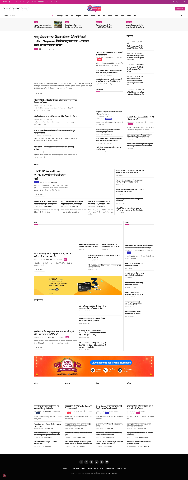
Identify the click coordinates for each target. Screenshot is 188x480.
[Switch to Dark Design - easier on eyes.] (171, 2)
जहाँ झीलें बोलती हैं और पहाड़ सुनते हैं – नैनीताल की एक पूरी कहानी (45, 442)
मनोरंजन (86, 16)
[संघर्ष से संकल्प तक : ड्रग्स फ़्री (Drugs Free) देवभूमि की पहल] (150, 304)
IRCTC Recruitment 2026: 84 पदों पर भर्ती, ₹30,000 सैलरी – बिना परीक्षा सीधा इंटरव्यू (100, 202)
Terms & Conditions (95, 468)
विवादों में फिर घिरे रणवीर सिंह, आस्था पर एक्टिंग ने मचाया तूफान (78, 434)
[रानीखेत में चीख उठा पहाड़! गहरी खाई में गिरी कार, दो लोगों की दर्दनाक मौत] (150, 92)
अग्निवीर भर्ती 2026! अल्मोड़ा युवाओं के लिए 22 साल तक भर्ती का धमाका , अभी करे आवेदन (130, 190)
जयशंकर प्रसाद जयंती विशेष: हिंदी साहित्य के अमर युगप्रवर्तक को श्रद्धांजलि (139, 442)
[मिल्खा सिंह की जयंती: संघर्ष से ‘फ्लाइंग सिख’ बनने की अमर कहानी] (150, 285)
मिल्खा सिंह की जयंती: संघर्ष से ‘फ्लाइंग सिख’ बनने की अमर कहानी (134, 284)
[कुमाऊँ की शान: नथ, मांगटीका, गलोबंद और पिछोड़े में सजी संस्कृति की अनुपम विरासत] (150, 275)
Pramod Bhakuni (113, 411)
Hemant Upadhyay (143, 437)
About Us (65, 468)
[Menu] (184, 16)
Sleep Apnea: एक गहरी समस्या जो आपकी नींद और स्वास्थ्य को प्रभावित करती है (109, 407)
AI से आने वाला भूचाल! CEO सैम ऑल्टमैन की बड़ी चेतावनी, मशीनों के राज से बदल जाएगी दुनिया (93, 307)
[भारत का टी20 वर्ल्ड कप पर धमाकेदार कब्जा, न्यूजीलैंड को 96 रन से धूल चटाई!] (112, 234)
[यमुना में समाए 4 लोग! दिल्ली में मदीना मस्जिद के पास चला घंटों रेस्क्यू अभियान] (86, 150)
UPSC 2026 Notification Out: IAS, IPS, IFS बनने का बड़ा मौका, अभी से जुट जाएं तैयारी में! (130, 171)
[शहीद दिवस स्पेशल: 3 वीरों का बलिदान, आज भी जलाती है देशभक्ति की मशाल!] (140, 396)
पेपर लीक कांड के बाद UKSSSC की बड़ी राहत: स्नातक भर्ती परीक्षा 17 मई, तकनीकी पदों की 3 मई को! (129, 181)
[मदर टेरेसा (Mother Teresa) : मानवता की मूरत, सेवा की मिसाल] (150, 313)
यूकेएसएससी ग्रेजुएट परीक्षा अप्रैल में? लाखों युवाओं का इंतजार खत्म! (129, 200)
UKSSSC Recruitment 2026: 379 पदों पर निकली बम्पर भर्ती (109, 53)
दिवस (135, 16)
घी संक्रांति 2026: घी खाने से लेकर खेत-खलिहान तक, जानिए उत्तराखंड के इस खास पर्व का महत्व (73, 26)
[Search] (181, 16)
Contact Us (121, 468)
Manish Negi (46, 49)
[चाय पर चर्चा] (94, 8)
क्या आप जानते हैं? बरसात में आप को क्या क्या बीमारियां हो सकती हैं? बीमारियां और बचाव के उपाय (109, 434)
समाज (116, 16)
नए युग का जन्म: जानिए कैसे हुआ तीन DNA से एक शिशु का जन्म (109, 425)
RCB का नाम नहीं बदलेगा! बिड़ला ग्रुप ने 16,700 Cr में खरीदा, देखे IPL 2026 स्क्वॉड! (53, 255)
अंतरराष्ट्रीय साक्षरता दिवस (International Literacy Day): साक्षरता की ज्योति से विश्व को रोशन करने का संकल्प (134, 293)
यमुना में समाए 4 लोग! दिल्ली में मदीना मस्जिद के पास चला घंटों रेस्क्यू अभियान (54, 148)
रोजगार (93, 16)
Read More (39, 93)
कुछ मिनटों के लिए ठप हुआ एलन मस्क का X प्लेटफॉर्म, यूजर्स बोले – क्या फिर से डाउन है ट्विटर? (54, 332)
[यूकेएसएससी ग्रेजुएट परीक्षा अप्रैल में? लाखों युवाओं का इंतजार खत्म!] (150, 201)
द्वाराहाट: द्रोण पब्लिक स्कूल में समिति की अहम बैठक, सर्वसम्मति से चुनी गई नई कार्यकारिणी (135, 26)
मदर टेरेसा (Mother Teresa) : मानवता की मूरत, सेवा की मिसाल (133, 312)
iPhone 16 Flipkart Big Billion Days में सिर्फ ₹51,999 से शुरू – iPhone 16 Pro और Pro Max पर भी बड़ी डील (92, 345)
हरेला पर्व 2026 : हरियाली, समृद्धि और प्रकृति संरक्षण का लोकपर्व (134, 264)
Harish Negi (109, 57)
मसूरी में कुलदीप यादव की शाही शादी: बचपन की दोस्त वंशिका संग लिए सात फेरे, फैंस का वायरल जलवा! (89, 245)
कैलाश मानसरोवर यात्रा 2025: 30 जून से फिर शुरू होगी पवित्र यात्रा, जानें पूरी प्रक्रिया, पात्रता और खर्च (47, 434)
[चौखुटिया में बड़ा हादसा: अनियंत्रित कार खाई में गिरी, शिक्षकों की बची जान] (119, 24)
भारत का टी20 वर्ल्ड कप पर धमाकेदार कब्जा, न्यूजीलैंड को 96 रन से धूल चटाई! (111, 245)
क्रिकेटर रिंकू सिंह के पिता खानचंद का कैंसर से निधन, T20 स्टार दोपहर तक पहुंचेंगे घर (104, 256)
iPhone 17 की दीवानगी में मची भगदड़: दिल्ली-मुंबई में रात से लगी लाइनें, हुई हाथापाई (92, 319)
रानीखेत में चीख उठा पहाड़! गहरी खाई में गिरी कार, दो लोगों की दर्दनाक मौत (108, 148)
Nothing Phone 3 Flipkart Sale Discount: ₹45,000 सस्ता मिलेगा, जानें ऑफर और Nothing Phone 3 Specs (92, 333)
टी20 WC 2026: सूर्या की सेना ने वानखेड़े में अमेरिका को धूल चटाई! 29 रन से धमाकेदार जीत (104, 266)
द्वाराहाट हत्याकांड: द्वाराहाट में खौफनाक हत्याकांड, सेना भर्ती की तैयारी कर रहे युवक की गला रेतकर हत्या (109, 71)
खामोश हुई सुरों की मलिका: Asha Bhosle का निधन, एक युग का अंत (78, 407)
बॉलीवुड (68, 413)
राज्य (67, 16)
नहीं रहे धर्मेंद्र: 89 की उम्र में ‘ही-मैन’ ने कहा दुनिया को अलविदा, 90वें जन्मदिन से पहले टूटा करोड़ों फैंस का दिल (78, 442)
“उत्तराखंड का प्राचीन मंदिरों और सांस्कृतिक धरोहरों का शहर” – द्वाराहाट (47, 425)
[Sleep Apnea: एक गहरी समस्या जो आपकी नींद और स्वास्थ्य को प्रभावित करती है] (109, 396)
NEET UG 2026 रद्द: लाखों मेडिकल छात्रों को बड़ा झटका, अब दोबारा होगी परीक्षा (72, 202)
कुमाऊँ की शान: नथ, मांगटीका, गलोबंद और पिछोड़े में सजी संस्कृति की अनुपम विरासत (134, 274)
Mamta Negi (48, 437)
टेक (72, 16)
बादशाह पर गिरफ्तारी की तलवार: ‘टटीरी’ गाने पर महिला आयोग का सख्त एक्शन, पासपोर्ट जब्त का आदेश (78, 425)
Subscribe (179, 8)
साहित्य (122, 16)
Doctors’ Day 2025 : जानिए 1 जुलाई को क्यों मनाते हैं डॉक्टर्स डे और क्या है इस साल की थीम (109, 442)
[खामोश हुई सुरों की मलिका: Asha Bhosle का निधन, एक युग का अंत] (78, 396)
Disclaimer (110, 468)
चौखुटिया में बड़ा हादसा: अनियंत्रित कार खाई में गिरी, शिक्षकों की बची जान (104, 26)
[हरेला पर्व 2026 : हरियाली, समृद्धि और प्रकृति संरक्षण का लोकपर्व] (150, 265)
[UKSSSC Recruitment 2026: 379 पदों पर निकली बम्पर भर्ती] (109, 42)
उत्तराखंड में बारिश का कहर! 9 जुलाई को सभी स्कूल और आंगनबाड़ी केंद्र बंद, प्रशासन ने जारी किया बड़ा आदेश (109, 80)
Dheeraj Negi (109, 428)
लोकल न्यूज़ (59, 16)
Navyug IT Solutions (111, 473)
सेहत (99, 16)
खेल (104, 16)
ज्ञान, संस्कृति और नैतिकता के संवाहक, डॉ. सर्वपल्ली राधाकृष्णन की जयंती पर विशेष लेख (139, 425)
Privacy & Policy (78, 468)
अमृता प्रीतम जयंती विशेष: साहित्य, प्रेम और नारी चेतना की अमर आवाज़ (140, 434)
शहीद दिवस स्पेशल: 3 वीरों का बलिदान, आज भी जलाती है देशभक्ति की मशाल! (140, 407)
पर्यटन (129, 16)
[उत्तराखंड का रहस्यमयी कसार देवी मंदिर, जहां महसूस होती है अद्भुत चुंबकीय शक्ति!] (47, 396)
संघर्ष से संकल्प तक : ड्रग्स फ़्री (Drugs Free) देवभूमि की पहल (133, 303)
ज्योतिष (110, 16)
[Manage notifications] (4, 475)
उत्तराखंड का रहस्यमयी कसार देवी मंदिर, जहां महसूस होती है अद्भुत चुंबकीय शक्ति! (46, 407)
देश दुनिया (78, 16)
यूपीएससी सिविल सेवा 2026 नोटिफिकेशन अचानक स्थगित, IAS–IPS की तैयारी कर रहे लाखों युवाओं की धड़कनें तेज (128, 209)
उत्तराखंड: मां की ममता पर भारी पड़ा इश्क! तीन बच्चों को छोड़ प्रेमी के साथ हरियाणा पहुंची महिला (45, 202)
